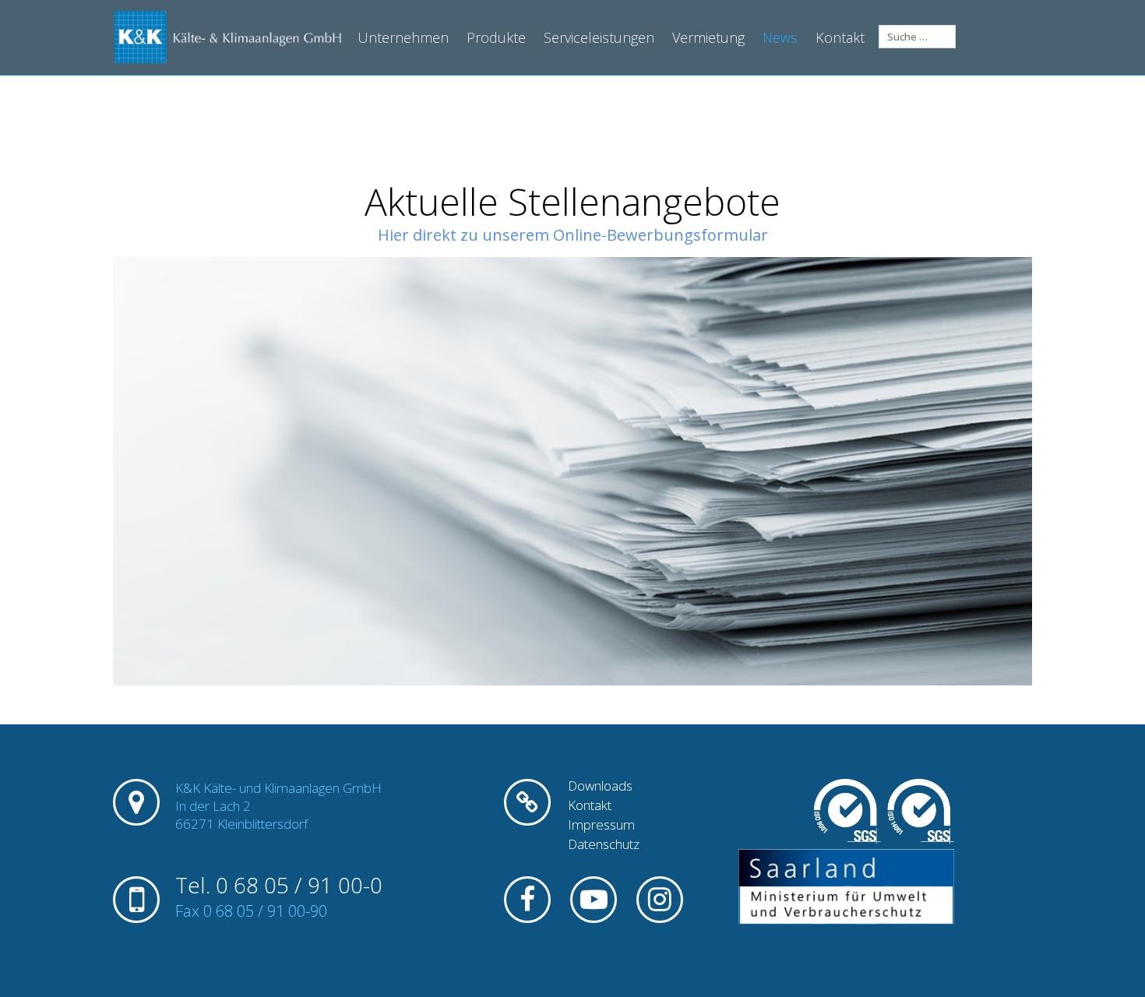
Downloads (600, 786)
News (780, 37)
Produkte (496, 37)
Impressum (601, 825)
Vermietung (708, 37)
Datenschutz (603, 844)
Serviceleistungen (599, 37)
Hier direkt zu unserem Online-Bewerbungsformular (573, 234)
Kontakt (840, 37)
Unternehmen (403, 37)
